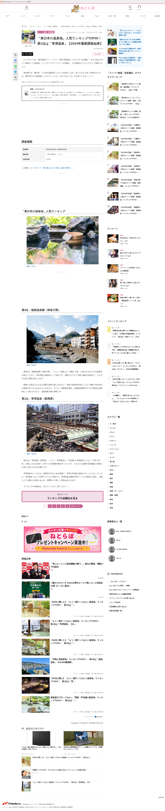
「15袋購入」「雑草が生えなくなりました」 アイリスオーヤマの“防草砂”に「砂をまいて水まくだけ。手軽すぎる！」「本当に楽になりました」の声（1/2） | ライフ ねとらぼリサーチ (126, 401)
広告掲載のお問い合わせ (117, 606)
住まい (97, 16)
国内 (111, 478)
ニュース (22, 16)
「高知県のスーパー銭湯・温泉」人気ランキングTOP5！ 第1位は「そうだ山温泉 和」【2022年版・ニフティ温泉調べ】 (131, 117)
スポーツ (113, 441)
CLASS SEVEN (121, 549)
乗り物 (112, 461)
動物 (127, 16)
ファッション (114, 449)
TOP (7, 16)
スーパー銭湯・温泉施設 (46, 32)
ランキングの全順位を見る (62, 498)
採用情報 (63, 807)
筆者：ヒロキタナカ (37, 89)
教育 (111, 499)
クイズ (52, 16)
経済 (111, 503)
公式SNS (15, 807)
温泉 (25, 522)
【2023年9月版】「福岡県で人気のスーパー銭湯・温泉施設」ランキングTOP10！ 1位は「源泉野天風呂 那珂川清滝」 (130, 213)
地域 (82, 16)
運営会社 (56, 807)
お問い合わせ (29, 807)
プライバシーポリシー (41, 807)
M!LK (118, 540)
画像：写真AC (32, 365)
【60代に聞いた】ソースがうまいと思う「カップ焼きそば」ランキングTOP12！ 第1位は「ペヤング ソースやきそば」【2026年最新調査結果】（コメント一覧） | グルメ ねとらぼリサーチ (127, 385)
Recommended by (89, 716)
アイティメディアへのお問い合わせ (120, 598)
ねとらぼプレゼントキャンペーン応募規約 (123, 590)
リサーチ (142, 16)
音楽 (111, 508)
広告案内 (21, 807)
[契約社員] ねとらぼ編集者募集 (119, 594)
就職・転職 (114, 495)
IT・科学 (113, 424)
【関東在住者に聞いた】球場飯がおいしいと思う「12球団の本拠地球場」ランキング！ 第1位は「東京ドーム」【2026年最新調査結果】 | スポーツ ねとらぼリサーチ (126, 337)
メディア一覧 (6, 807)
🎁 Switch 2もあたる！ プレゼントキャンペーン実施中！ (16, 1)
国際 (111, 482)
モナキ (118, 558)
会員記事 (157, 16)
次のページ (75, 506)
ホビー (112, 453)
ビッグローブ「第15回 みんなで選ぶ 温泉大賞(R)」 (51, 168)
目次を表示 (97, 54)
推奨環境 (70, 807)
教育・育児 (112, 16)
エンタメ (37, 16)
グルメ (67, 16)
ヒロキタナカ (99, 48)
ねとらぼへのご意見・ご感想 (118, 585)
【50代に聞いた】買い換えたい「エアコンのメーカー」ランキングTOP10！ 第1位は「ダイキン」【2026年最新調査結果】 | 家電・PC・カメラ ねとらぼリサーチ (126, 369)
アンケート (112, 229)
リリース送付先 (113, 602)
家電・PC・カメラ (116, 491)
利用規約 (161, 797)
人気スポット (114, 466)
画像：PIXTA (28, 46)
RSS (51, 807)
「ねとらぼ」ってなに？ (117, 581)
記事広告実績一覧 (114, 611)
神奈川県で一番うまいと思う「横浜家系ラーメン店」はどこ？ (130, 301)
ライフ (112, 457)
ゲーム (112, 436)
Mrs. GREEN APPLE (123, 531)
